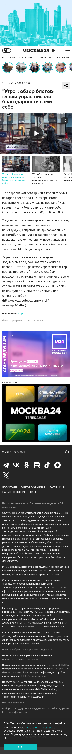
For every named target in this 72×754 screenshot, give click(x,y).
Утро (21, 313)
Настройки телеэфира (15, 503)
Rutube (37, 465)
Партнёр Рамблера (13, 703)
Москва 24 (36, 51)
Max (57, 465)
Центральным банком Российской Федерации (35, 670)
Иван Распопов (34, 320)
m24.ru (12, 513)
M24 (22, 452)
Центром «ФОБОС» (57, 665)
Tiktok (47, 465)
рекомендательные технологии (20, 659)
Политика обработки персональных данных (27, 649)
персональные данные (40, 727)
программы (17, 320)
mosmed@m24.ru (27, 627)
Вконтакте (16, 465)
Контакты (58, 487)
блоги (5, 320)
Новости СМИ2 (11, 382)
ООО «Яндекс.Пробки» (34, 676)
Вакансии (9, 487)
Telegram (6, 465)
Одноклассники (26, 465)
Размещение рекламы (19, 492)
